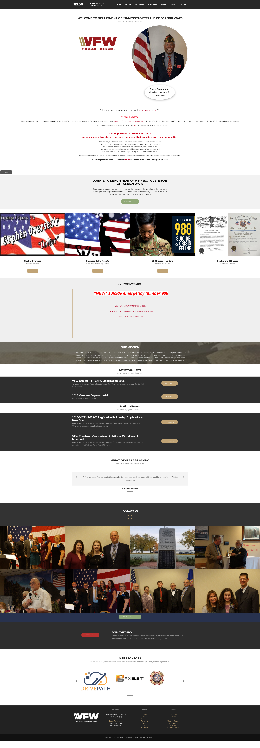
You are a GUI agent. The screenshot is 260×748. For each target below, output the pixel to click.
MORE (6, 172)
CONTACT (173, 4)
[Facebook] (130, 517)
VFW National (173, 723)
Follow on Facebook (173, 721)
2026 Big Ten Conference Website (131, 305)
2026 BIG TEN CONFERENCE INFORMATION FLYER (131, 311)
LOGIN (183, 4)
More (32, 271)
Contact (144, 725)
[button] (76, 476)
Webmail (173, 717)
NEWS (163, 4)
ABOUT (127, 4)
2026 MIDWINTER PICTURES (131, 317)
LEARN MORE (90, 635)
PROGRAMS (139, 4)
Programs (144, 719)
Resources (144, 721)
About (144, 717)
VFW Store (173, 725)
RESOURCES (152, 4)
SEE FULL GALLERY (130, 617)
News (144, 723)
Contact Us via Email (115, 721)
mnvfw (127, 160)
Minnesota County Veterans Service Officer (129, 121)
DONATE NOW (130, 201)
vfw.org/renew (147, 110)
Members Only (144, 727)
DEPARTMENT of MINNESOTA (96, 4)
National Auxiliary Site (173, 727)
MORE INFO (169, 383)
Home (144, 714)
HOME (119, 4)
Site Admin (173, 714)
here (135, 125)
